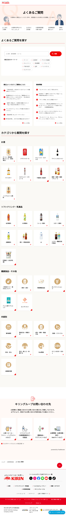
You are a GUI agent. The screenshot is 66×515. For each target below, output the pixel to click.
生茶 (36, 66)
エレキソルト (27, 69)
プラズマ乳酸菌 (46, 60)
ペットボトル (45, 66)
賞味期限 (37, 63)
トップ (3, 461)
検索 (55, 54)
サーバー (26, 60)
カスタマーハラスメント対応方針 (13, 444)
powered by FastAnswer (58, 449)
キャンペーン (27, 63)
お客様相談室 (10, 461)
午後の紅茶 (27, 66)
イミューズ (46, 63)
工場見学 (35, 60)
